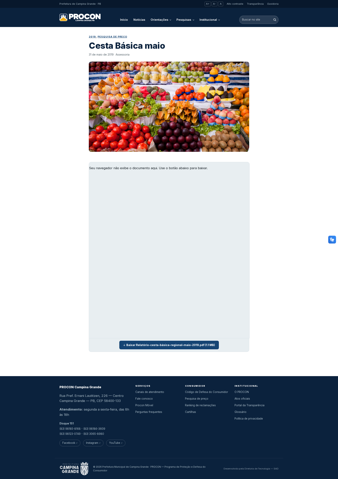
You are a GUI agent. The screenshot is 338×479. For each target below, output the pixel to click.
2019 (92, 36)
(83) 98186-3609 (94, 428)
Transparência (255, 3)
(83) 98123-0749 (70, 433)
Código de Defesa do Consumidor (206, 392)
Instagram (92, 442)
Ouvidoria (273, 3)
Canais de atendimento (149, 392)
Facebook (68, 442)
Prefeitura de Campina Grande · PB (80, 3)
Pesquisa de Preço (112, 36)
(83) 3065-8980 (93, 433)
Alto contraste (235, 3)
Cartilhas (190, 411)
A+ (207, 3)
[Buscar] (275, 19)
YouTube (114, 442)
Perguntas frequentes (148, 411)
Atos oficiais (242, 398)
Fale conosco (144, 398)
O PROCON (242, 392)
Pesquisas (183, 19)
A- (214, 3)
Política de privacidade (249, 418)
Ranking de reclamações (200, 405)
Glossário (240, 411)
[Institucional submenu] (219, 20)
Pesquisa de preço (196, 398)
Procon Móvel (144, 405)
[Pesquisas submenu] (193, 20)
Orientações (159, 19)
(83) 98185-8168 (70, 428)
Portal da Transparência (249, 405)
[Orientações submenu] (170, 20)
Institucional (208, 19)
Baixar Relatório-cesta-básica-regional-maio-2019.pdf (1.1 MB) (170, 345)
